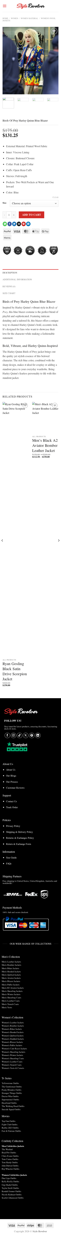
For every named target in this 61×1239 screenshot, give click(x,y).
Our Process (12, 781)
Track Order (12, 807)
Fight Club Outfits (9, 1124)
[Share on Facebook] (9, 224)
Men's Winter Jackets (11, 994)
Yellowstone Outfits (10, 1083)
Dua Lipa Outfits (9, 1178)
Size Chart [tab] (9, 293)
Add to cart (31, 215)
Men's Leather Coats (11, 1000)
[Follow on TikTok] (19, 735)
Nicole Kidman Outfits (12, 1194)
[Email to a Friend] (19, 224)
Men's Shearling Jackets (12, 991)
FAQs (9, 863)
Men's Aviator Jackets (11, 977)
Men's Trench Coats (10, 1004)
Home (5, 18)
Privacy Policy (13, 826)
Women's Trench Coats (12, 1064)
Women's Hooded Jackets (13, 1032)
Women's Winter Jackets (12, 1055)
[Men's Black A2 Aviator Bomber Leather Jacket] (45, 418)
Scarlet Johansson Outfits (13, 1197)
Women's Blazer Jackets (12, 1042)
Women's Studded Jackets (13, 1038)
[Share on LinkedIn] (28, 224)
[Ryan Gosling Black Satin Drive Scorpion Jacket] (16, 529)
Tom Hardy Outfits (10, 1162)
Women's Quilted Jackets (13, 1035)
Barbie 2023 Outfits (10, 1127)
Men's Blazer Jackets (11, 981)
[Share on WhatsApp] (5, 224)
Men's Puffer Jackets (10, 984)
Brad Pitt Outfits (9, 1152)
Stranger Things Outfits (12, 1093)
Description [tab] (10, 272)
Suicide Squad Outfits (11, 1109)
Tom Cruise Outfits (10, 1159)
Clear (55, 197)
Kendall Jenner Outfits (11, 1191)
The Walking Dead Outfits (13, 1106)
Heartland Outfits (9, 1102)
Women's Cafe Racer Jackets (14, 1048)
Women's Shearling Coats (13, 1058)
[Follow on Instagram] (13, 735)
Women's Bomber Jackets (13, 1025)
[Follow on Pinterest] (32, 735)
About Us (10, 769)
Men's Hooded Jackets (11, 971)
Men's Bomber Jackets (11, 964)
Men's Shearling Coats (11, 997)
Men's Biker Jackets (10, 968)
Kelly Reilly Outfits (10, 1181)
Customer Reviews (15, 787)
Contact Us (11, 801)
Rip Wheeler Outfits (10, 1168)
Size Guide (11, 857)
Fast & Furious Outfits (11, 1130)
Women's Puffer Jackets (12, 1045)
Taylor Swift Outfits (10, 1188)
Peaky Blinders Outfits (11, 1089)
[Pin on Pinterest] (24, 224)
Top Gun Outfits (8, 1121)
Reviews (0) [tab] (9, 286)
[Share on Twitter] (14, 224)
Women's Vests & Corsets (13, 1068)
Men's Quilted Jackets (11, 974)
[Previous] (8, 60)
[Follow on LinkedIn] (38, 735)
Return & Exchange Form (18, 844)
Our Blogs (11, 775)
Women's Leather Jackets (13, 1022)
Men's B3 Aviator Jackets (13, 987)
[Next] (53, 60)
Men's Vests (7, 1007)
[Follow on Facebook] (7, 735)
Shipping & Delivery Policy (19, 831)
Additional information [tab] (17, 279)
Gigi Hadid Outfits (10, 1184)
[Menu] (5, 6)
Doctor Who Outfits (10, 1096)
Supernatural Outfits (10, 1099)
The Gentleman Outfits (12, 1086)
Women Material (29, 18)
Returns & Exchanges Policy (20, 837)
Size (4, 203)
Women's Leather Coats (12, 1061)
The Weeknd (7, 1149)
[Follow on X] (25, 735)
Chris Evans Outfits (10, 1155)
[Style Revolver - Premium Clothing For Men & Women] (30, 6)
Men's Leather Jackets (11, 961)
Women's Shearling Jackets (13, 1051)
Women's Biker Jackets (12, 1028)
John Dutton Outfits (10, 1165)
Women (14, 18)
